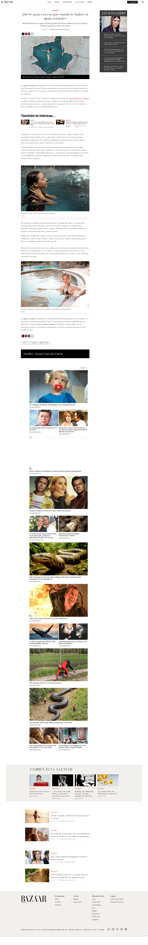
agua (24, 343)
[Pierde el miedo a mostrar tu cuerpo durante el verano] (37, 816)
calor (33, 343)
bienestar (43, 343)
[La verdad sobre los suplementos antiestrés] (108, 780)
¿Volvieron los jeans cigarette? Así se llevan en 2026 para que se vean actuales (114, 51)
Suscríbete (132, 2)
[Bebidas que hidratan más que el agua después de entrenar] (85, 780)
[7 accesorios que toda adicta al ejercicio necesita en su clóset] (62, 780)
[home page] (8, 2)
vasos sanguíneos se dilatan (79, 98)
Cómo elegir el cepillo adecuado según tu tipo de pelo (114, 43)
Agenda (89, 2)
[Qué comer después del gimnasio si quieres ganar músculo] (37, 857)
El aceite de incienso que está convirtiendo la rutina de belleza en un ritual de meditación (70, 835)
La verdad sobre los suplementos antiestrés (107, 792)
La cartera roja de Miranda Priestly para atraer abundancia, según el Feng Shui (42, 123)
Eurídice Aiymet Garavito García (59, 29)
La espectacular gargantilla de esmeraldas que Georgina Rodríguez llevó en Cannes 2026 (114, 59)
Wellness (55, 10)
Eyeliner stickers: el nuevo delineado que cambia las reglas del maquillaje (114, 35)
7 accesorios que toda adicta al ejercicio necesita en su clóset (61, 793)
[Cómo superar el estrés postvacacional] (39, 780)
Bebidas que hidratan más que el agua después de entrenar (84, 793)
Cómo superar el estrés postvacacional (39, 792)
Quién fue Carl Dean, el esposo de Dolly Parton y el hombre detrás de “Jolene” (114, 68)
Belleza (57, 2)
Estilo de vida (79, 2)
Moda (49, 2)
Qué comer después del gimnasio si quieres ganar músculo (69, 858)
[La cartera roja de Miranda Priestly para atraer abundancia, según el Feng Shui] (25, 122)
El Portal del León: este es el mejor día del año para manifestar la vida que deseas (69, 876)
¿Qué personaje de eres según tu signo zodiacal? (77, 122)
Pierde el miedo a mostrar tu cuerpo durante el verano (70, 817)
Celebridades (67, 2)
